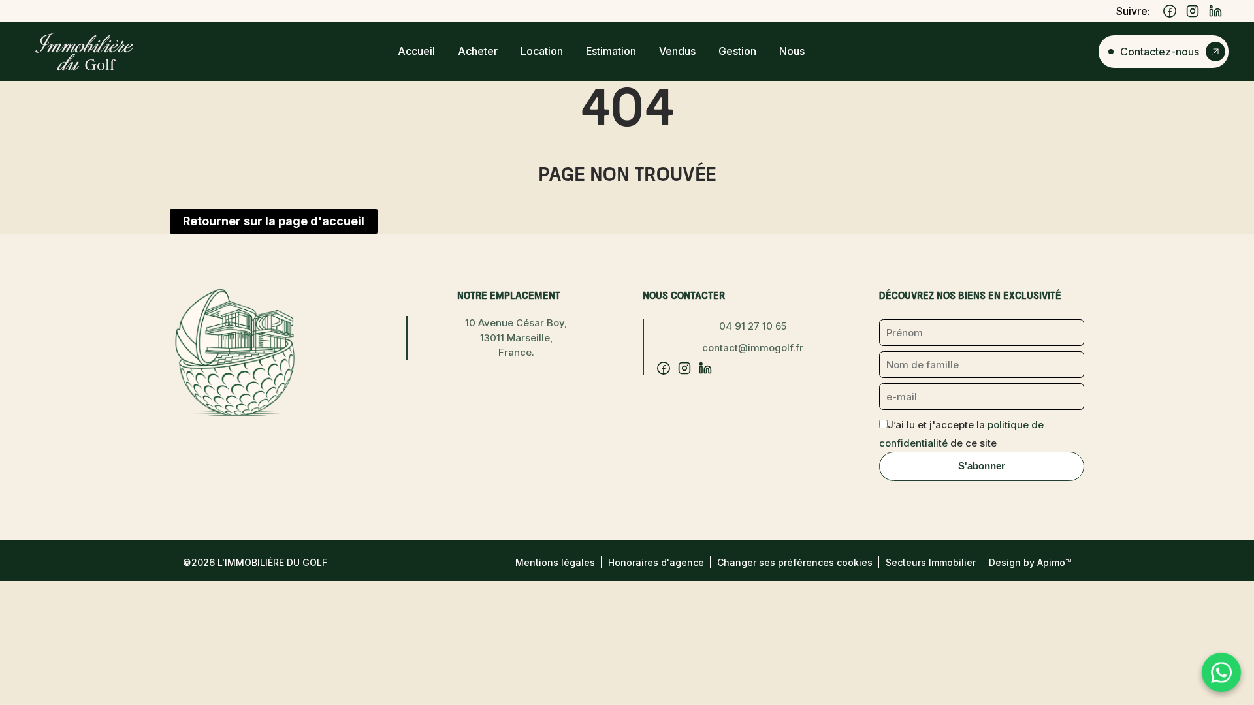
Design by (1030, 562)
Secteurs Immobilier (931, 562)
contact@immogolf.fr (752, 347)
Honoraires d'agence (656, 562)
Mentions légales (555, 562)
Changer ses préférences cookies (795, 562)
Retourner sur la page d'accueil (273, 221)
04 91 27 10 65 (752, 326)
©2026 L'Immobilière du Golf (255, 562)
